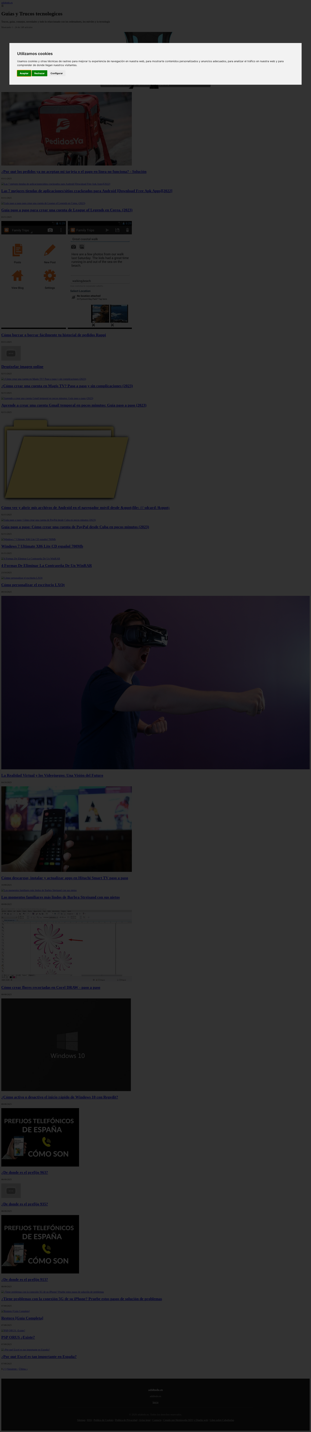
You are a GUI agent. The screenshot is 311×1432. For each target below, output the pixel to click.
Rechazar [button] (39, 73)
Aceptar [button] (24, 73)
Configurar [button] (57, 73)
